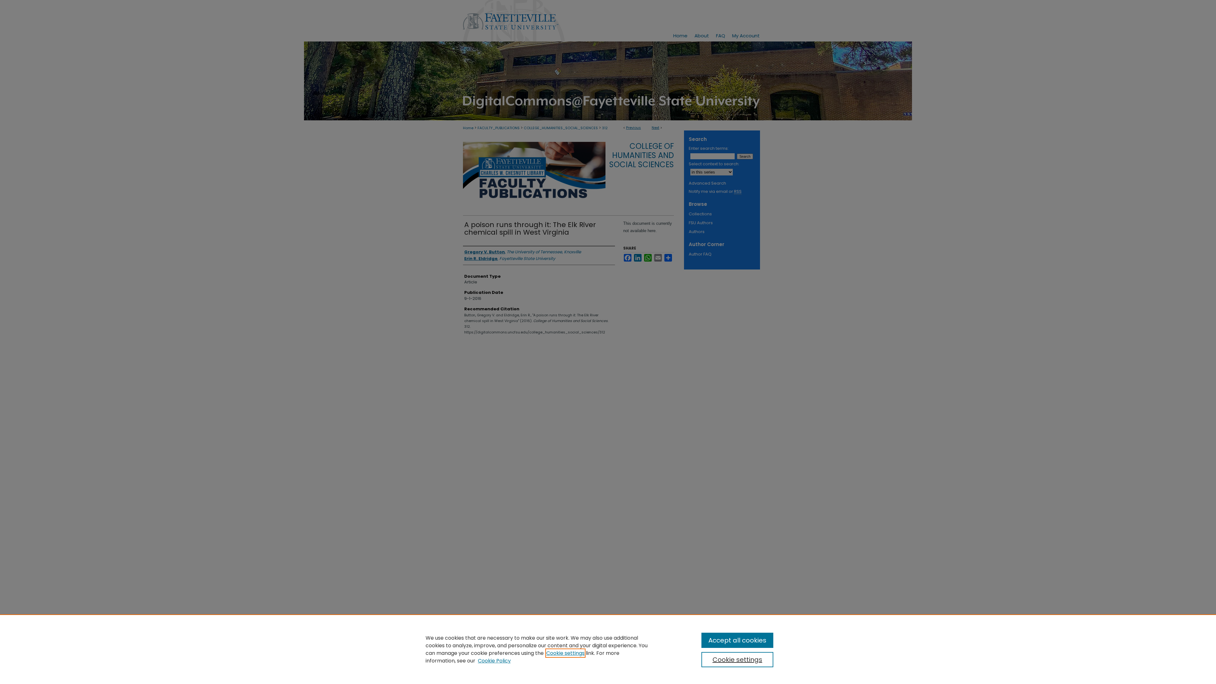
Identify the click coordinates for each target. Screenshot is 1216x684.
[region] (608, 649)
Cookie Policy (494, 660)
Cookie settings (565, 653)
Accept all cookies (737, 640)
